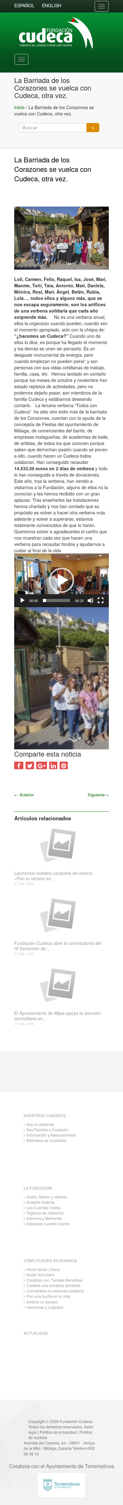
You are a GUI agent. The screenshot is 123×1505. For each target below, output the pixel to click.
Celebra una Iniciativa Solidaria (53, 1285)
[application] (61, 580)
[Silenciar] (90, 600)
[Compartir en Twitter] (29, 765)
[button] (61, 580)
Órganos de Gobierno (45, 1212)
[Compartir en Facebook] (19, 765)
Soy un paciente (40, 1124)
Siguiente (98, 795)
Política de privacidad (58, 1432)
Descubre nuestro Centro (48, 1223)
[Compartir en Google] (41, 765)
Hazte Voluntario (40, 1274)
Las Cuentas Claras (43, 1207)
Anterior (24, 795)
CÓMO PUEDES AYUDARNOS (50, 1260)
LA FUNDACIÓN (38, 1188)
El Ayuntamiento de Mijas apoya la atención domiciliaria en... (57, 1015)
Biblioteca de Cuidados (46, 1140)
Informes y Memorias (44, 1218)
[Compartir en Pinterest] (63, 765)
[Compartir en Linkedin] (53, 765)
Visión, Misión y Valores (46, 1196)
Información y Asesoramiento (51, 1135)
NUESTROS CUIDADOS (45, 1115)
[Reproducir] (22, 600)
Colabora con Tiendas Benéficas (54, 1280)
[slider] (56, 600)
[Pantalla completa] (100, 600)
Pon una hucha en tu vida (48, 1296)
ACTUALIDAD (36, 1333)
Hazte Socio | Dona (43, 1269)
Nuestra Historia (40, 1202)
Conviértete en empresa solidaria (55, 1290)
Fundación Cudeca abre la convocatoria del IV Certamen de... (57, 945)
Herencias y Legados (44, 1307)
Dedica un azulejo (42, 1301)
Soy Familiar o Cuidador (47, 1129)
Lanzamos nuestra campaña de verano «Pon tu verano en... (53, 875)
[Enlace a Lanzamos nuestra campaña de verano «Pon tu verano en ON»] (59, 844)
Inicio (19, 107)
